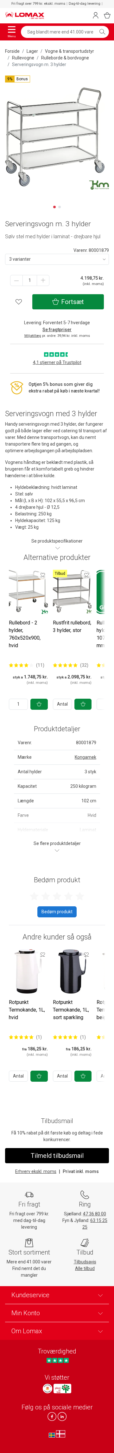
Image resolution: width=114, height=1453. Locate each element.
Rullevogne (23, 57)
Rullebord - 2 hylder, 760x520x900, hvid (25, 634)
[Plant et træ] (62, 1388)
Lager (32, 51)
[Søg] (102, 32)
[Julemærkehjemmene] (47, 1388)
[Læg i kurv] (39, 704)
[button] (17, 79)
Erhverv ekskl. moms (35, 1171)
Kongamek (85, 757)
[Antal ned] (16, 280)
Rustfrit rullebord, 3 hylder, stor (72, 626)
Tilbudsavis (85, 1261)
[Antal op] (43, 280)
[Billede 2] (59, 207)
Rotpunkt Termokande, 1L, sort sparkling (71, 1009)
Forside (12, 51)
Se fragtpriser (57, 329)
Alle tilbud (85, 1268)
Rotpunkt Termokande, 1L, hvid (27, 1009)
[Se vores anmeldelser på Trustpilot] (57, 1361)
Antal (62, 704)
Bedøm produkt (57, 911)
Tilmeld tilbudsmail (57, 1155)
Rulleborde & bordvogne (65, 57)
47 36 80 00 (94, 1213)
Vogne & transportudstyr (69, 51)
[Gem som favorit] (43, 575)
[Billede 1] (54, 207)
